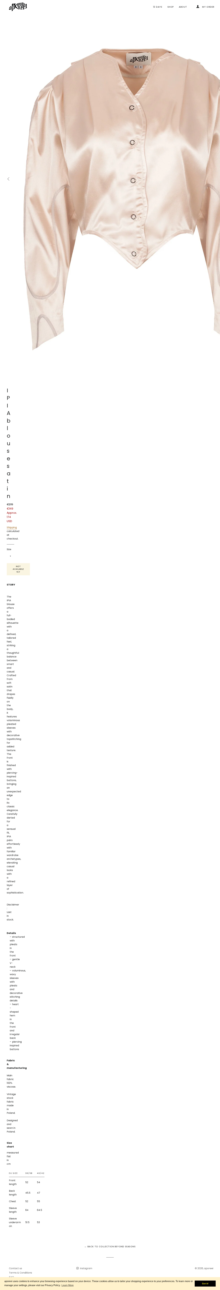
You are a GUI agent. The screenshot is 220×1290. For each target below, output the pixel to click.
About (183, 6)
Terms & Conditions (20, 1272)
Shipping (12, 527)
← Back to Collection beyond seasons (110, 1246)
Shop (170, 6)
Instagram (85, 1268)
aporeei (208, 1268)
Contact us (15, 1268)
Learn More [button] (68, 1285)
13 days (157, 6)
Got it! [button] (205, 1283)
